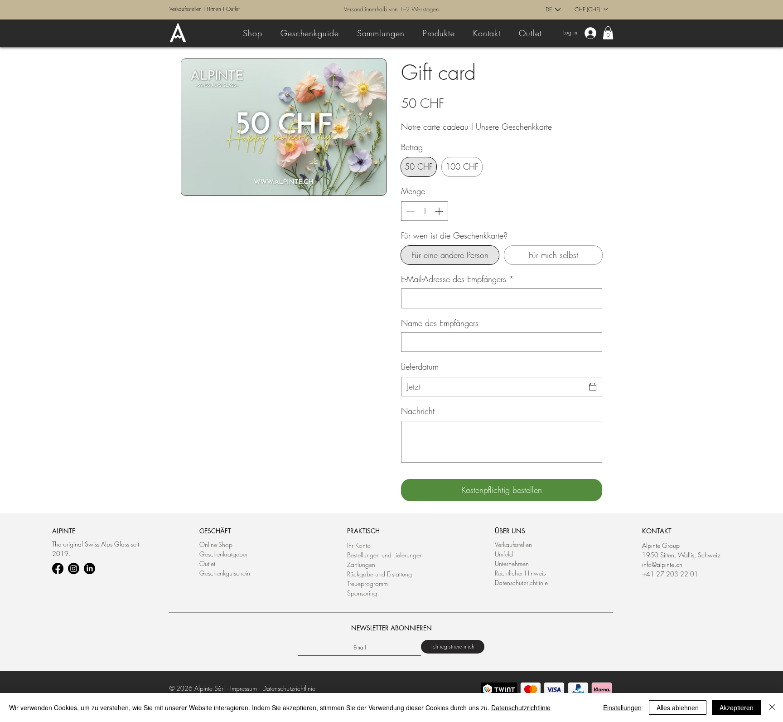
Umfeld (504, 554)
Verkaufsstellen (185, 9)
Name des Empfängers (439, 322)
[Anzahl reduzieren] (409, 211)
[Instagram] (73, 568)
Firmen (214, 9)
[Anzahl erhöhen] (440, 211)
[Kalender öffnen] (592, 386)
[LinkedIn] (89, 568)
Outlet (233, 9)
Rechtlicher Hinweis (520, 573)
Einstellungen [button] (622, 707)
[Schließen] (772, 707)
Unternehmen (512, 563)
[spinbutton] (424, 211)
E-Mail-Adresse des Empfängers (457, 278)
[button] (591, 9)
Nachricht (418, 410)
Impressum (243, 688)
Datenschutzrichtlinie (521, 582)
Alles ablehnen (678, 707)
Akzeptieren (737, 707)
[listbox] (591, 9)
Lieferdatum (420, 366)
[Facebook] (57, 568)
